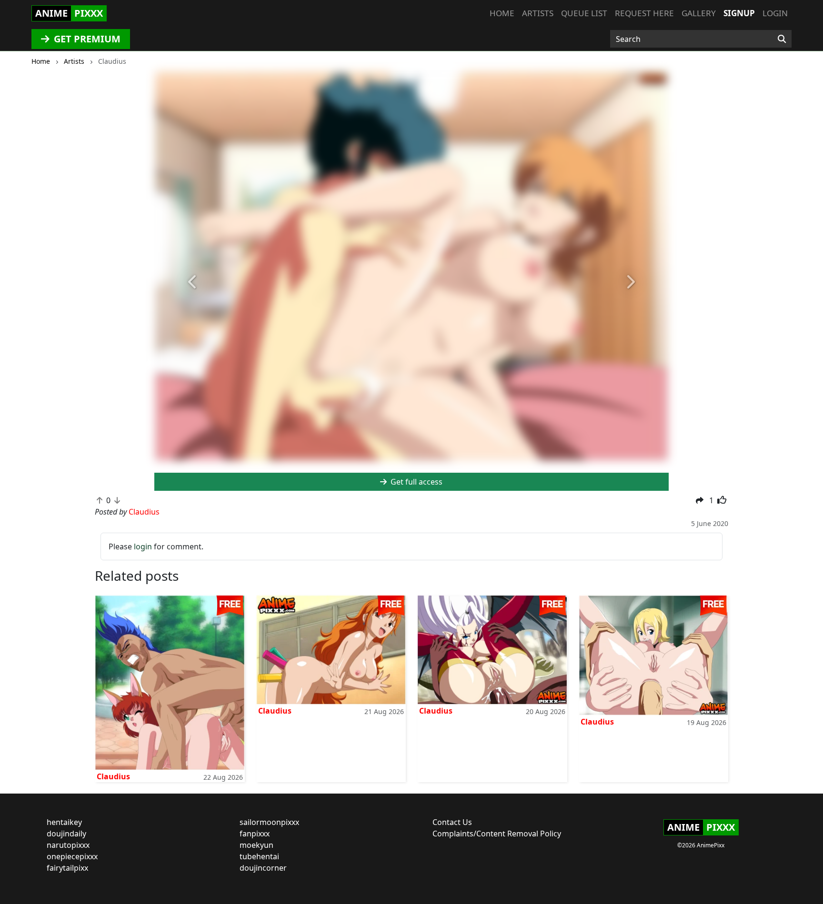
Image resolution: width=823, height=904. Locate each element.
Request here (644, 13)
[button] (192, 282)
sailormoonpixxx (269, 822)
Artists (537, 13)
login (143, 546)
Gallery (699, 13)
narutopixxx (68, 845)
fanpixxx (255, 833)
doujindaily (66, 833)
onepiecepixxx (72, 856)
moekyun (256, 845)
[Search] (782, 39)
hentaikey (64, 822)
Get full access (415, 482)
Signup (739, 13)
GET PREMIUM (85, 38)
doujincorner (263, 868)
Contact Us (452, 822)
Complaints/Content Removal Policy (496, 833)
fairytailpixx (67, 868)
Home (502, 13)
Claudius (113, 776)
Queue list (584, 13)
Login (775, 13)
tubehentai (259, 856)
